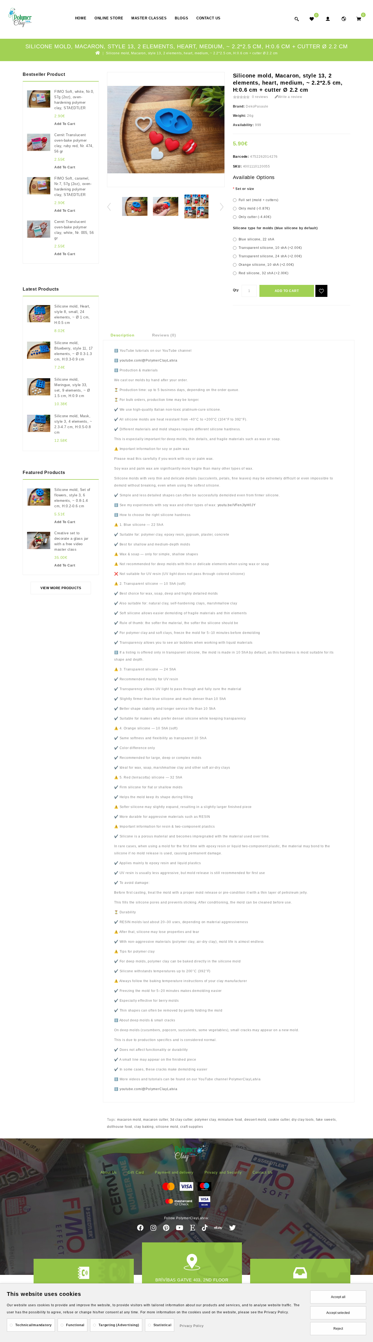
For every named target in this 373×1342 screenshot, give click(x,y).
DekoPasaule (257, 106)
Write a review (290, 97)
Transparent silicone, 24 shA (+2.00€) (270, 256)
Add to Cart (287, 291)
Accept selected (338, 1313)
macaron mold (129, 1120)
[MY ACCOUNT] (344, 19)
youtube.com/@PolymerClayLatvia (148, 360)
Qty (236, 290)
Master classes (149, 18)
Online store (108, 18)
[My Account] (327, 19)
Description (123, 335)
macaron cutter (155, 1120)
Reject (338, 1329)
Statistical (162, 1325)
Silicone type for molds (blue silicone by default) (275, 228)
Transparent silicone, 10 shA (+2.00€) (270, 248)
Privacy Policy (191, 1326)
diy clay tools (303, 1120)
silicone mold (167, 1127)
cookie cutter (278, 1120)
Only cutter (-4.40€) (255, 217)
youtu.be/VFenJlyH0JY (237, 505)
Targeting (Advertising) (119, 1325)
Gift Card (136, 1172)
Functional (75, 1325)
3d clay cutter (181, 1120)
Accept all (338, 1297)
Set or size (244, 189)
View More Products (60, 588)
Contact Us (208, 18)
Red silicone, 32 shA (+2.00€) (264, 273)
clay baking (144, 1127)
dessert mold (255, 1120)
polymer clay (205, 1120)
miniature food (230, 1120)
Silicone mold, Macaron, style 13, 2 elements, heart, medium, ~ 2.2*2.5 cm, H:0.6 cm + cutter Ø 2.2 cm (192, 53)
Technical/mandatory (33, 1325)
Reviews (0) (164, 335)
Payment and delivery (174, 1172)
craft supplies (191, 1127)
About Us (108, 1172)
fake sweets (326, 1120)
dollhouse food (119, 1127)
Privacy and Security (223, 1172)
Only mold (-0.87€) (254, 208)
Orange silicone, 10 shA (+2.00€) (266, 265)
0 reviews (260, 97)
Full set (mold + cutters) (259, 200)
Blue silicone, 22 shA (256, 239)
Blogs (181, 18)
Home (80, 18)
